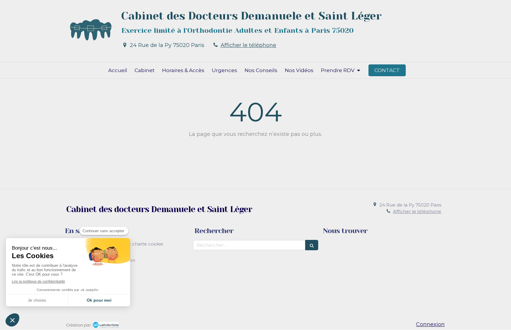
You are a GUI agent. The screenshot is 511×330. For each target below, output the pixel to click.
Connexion (430, 324)
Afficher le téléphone (248, 45)
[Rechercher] (311, 245)
